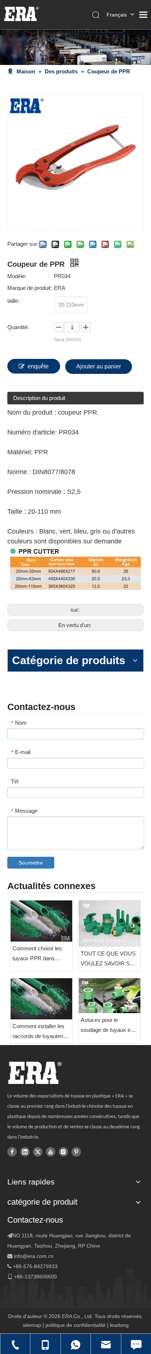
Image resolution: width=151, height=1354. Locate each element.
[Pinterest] (76, 1151)
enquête (38, 366)
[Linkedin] (25, 1151)
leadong (119, 1325)
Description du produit (39, 398)
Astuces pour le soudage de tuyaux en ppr (107, 1026)
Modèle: (16, 276)
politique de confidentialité (75, 1325)
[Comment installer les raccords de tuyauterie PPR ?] (41, 998)
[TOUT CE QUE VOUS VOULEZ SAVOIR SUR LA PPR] (109, 923)
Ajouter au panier (98, 366)
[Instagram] (63, 1151)
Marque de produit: (29, 288)
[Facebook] (12, 1151)
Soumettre (31, 863)
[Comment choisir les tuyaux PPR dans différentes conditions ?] (41, 921)
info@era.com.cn (34, 1256)
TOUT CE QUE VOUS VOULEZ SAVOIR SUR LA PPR (109, 959)
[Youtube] (50, 1151)
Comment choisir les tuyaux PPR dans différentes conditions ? (39, 954)
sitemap (32, 1325)
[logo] (34, 1073)
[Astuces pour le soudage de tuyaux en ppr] (109, 995)
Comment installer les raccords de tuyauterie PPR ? (39, 1032)
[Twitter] (38, 1151)
